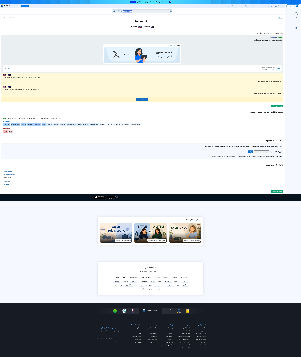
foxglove (117, 277)
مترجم (204, 331)
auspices (102, 124)
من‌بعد (178, 285)
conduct (62, 124)
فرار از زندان (177, 281)
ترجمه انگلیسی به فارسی (184, 328)
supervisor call (8, 184)
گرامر (156, 331)
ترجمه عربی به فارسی (185, 345)
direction (30, 124)
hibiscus (157, 277)
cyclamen (166, 277)
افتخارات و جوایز (153, 342)
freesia (175, 277)
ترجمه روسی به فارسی (185, 348)
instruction (117, 124)
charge (56, 124)
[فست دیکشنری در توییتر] (114, 331)
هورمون (151, 289)
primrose (125, 281)
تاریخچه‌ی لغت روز (201, 345)
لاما (157, 285)
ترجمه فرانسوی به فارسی (184, 333)
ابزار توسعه (171, 333)
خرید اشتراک (203, 342)
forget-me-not (134, 277)
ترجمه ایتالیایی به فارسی (184, 339)
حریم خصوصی (138, 339)
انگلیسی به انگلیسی (294, 15)
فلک (136, 285)
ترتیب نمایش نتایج (292, 27)
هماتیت (143, 289)
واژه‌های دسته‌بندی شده (152, 333)
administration (71, 124)
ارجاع (298, 20)
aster (124, 277)
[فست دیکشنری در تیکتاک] (101, 331)
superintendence (83, 124)
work (5, 131)
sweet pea (184, 277)
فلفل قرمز (128, 285)
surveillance (94, 124)
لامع (163, 285)
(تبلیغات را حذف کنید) (172, 45)
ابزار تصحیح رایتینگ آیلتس (167, 345)
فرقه (185, 281)
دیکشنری (204, 328)
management (15, 124)
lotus (152, 281)
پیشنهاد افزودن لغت (136, 336)
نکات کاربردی (154, 336)
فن (142, 285)
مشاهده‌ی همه (179, 220)
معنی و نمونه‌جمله (294, 12)
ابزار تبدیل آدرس (169, 342)
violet (159, 281)
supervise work (8, 171)
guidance (38, 124)
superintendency (136, 124)
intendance (125, 124)
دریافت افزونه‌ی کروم (201, 339)
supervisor (7, 181)
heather (134, 281)
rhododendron (143, 281)
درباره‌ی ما (139, 331)
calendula (167, 281)
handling (49, 124)
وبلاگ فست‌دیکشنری (152, 328)
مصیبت (170, 285)
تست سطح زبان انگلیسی (200, 348)
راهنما (140, 333)
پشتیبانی (139, 328)
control (23, 124)
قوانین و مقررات (137, 342)
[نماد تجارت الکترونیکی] (179, 311)
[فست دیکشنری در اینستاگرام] (118, 331)
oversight (6, 124)
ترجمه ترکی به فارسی (185, 342)
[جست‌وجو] (114, 11)
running (109, 124)
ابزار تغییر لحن (170, 339)
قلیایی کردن (149, 285)
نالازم (184, 285)
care (43, 124)
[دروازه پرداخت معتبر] (187, 311)
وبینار (158, 289)
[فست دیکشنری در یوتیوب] (106, 331)
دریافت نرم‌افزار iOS (201, 336)
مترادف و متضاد (295, 17)
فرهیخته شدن (118, 285)
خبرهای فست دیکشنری (152, 339)
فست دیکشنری (105, 338)
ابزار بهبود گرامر (170, 328)
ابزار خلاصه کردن (169, 336)
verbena (117, 281)
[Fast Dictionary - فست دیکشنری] (7, 6)
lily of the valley (146, 277)
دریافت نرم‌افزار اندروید (201, 333)
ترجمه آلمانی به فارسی (185, 331)
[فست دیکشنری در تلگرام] (110, 331)
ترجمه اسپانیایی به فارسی (184, 336)
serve (10, 131)
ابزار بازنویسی (170, 331)
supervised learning (10, 174)
